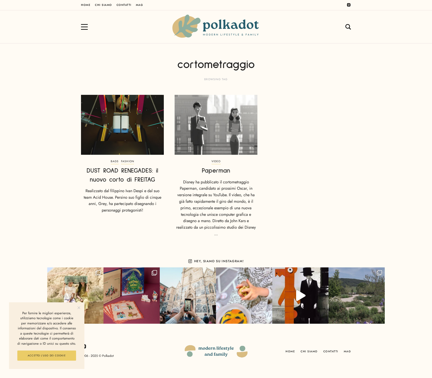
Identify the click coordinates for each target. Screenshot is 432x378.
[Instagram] (349, 5)
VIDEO (216, 161)
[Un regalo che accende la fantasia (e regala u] (244, 295)
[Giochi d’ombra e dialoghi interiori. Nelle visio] (300, 295)
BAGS (115, 161)
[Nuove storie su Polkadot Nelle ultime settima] (75, 295)
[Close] (79, 308)
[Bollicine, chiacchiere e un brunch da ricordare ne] (356, 295)
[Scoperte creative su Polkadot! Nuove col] (188, 295)
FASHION (127, 161)
